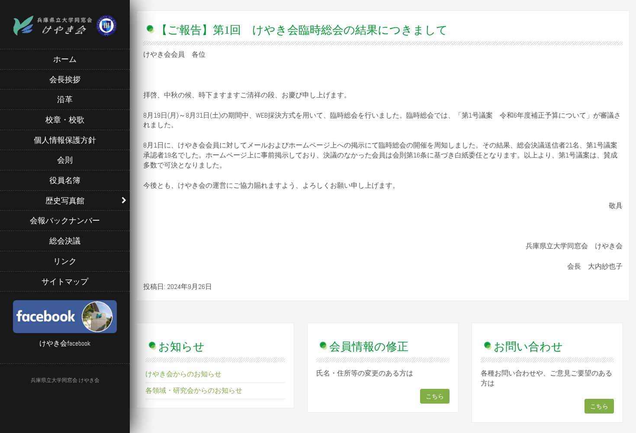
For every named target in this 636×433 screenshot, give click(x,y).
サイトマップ (65, 281)
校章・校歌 (64, 120)
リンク (65, 261)
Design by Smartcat (65, 395)
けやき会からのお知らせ (183, 373)
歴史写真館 (64, 200)
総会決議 (64, 241)
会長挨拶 (64, 79)
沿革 (65, 99)
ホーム (65, 59)
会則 (65, 160)
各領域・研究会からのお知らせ (193, 390)
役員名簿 (64, 180)
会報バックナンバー (65, 220)
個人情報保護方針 (65, 140)
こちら (435, 396)
